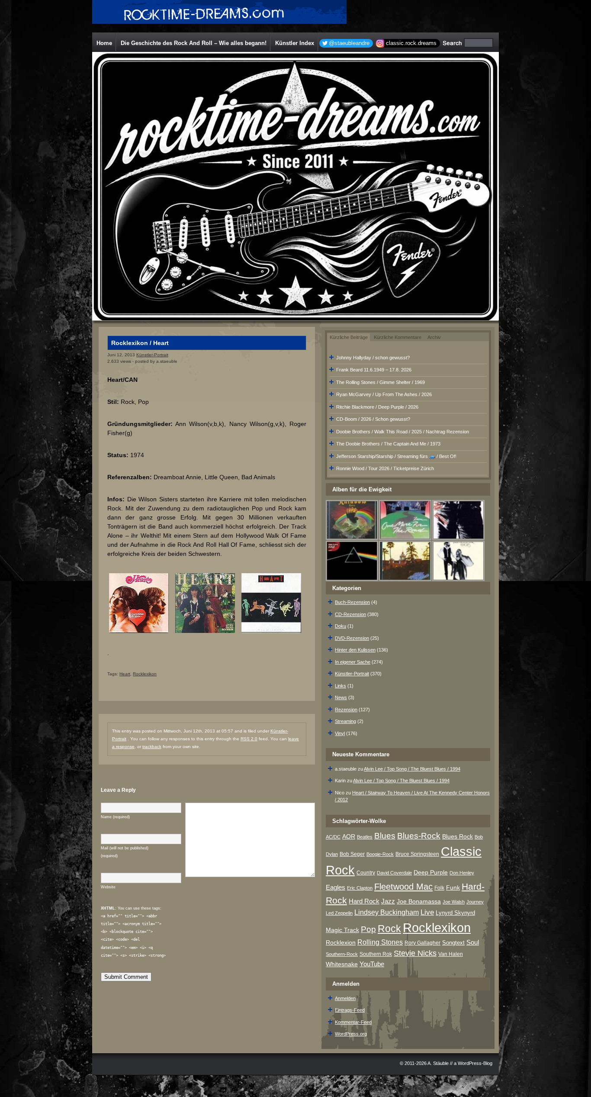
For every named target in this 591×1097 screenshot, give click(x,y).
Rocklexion (341, 942)
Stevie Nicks (415, 953)
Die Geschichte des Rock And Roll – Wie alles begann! (194, 43)
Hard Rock (364, 901)
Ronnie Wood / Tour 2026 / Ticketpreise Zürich (385, 468)
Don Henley (462, 872)
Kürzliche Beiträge (349, 337)
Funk (453, 887)
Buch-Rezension (352, 602)
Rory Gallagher (422, 943)
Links (340, 685)
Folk (439, 888)
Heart (124, 673)
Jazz (388, 901)
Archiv (434, 337)
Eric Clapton (360, 888)
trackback (151, 746)
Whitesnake (342, 964)
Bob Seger (352, 854)
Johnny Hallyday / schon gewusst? (373, 357)
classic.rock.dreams (411, 43)
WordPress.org (351, 1033)
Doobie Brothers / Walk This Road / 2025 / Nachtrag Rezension (402, 431)
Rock (389, 928)
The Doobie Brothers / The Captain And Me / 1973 (388, 443)
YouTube (372, 964)
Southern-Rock (342, 954)
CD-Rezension (350, 614)
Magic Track (342, 929)
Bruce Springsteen (417, 854)
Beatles (365, 836)
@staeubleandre (349, 43)
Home (104, 43)
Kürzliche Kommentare (397, 337)
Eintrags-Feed (350, 1010)
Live (427, 912)
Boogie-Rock (380, 854)
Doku (340, 626)
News (341, 697)
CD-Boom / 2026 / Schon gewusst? (373, 419)
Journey (475, 901)
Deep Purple (431, 872)
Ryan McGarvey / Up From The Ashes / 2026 (384, 394)
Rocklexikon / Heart (140, 342)
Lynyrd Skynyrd (455, 913)
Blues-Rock (418, 835)
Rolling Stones (380, 942)
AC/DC (333, 836)
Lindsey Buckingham (386, 912)
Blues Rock (457, 836)
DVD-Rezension (352, 638)
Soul (472, 942)
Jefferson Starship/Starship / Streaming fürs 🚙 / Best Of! (396, 456)
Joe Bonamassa (419, 901)
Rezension (346, 709)
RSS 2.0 (249, 738)
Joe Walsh (454, 901)
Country (366, 873)
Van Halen (450, 954)
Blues (384, 835)
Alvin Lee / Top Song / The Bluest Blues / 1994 (412, 768)
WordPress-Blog (475, 1063)
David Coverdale (394, 872)
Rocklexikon (145, 673)
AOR (348, 836)
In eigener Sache (352, 662)
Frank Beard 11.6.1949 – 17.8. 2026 (373, 369)
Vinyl (340, 733)
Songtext (453, 942)
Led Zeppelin (339, 913)
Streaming (345, 721)
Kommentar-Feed (353, 1022)
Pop (368, 929)
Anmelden (345, 998)
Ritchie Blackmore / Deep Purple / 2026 (377, 407)
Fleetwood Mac (403, 886)
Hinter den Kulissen (355, 649)
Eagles (335, 887)
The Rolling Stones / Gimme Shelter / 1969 (380, 382)
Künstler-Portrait (152, 354)
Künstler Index (294, 43)
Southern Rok (376, 954)
